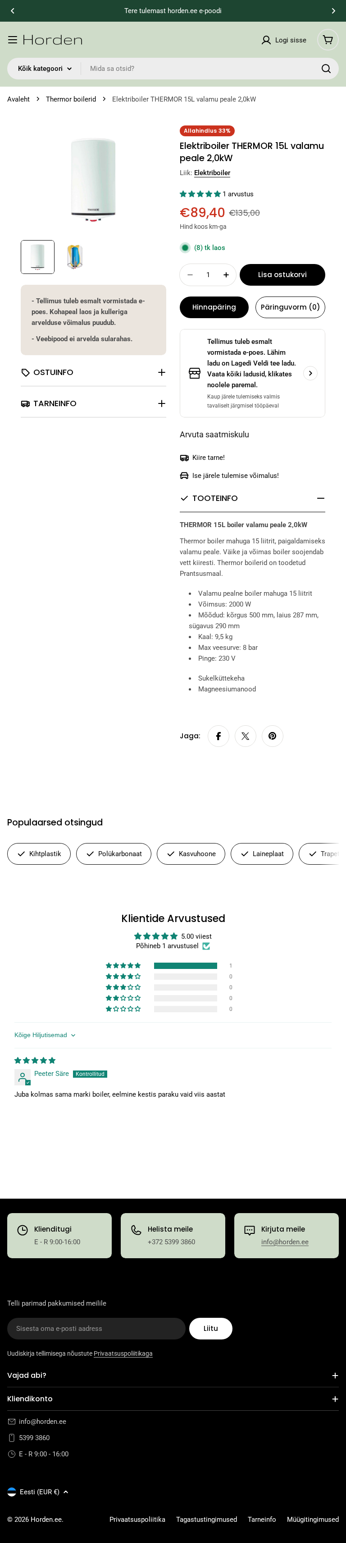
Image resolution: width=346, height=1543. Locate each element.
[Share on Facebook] (218, 736)
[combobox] (173, 68)
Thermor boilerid (71, 99)
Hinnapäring (214, 307)
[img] (34, 1060)
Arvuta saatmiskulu (214, 434)
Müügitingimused (313, 1519)
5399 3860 (34, 1438)
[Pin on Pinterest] (272, 736)
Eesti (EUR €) (39, 1492)
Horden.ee (46, 1519)
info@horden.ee (285, 1242)
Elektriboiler (212, 173)
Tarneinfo (262, 1519)
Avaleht (18, 99)
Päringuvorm (290, 307)
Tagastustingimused (206, 1519)
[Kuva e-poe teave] (310, 373)
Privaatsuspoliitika (137, 1519)
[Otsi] (326, 68)
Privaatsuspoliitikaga (123, 1353)
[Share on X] (245, 736)
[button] (12, 10)
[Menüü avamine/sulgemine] (12, 39)
